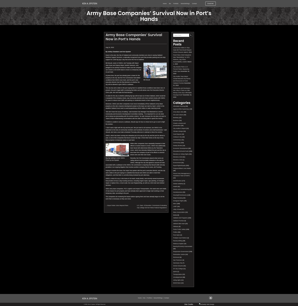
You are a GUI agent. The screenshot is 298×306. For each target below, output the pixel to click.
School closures (178, 266)
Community (176, 142)
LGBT (175, 206)
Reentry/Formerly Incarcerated (182, 246)
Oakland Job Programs (180, 218)
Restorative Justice (179, 254)
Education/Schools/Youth (181, 151)
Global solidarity (178, 183)
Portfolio (149, 298)
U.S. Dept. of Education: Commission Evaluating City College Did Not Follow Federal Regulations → (152, 208)
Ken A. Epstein (89, 3)
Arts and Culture (178, 115)
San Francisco (177, 260)
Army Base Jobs (178, 112)
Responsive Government (181, 251)
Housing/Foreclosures (180, 195)
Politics (175, 232)
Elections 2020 (177, 160)
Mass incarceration (179, 212)
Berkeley (176, 117)
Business (176, 120)
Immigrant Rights (178, 201)
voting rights (177, 280)
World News (177, 283)
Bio (144, 298)
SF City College (178, 268)
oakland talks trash (179, 223)
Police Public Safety (179, 229)
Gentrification (177, 181)
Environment (177, 162)
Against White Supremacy (181, 109)
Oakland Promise (178, 221)
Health (175, 186)
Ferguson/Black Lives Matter (182, 168)
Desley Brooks (177, 145)
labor (174, 203)
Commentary (177, 140)
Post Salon (176, 235)
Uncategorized (177, 277)
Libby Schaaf (177, 209)
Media (175, 215)
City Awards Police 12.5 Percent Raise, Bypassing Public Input (181, 69)
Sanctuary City (177, 263)
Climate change (178, 131)
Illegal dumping (178, 198)
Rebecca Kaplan (178, 243)
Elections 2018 (177, 157)
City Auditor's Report (179, 128)
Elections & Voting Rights (181, 154)
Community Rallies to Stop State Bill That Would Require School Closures (182, 50)
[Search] (190, 35)
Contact (166, 298)
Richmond (176, 257)
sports (175, 271)
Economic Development (180, 148)
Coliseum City (177, 137)
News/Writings (158, 298)
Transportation (177, 274)
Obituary (175, 226)
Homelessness (177, 192)
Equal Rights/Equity (179, 165)
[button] (210, 4)
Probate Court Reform (180, 238)
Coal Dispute (177, 134)
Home (140, 298)
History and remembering (181, 189)
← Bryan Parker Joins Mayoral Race (117, 205)
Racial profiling (177, 241)
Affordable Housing (179, 106)
